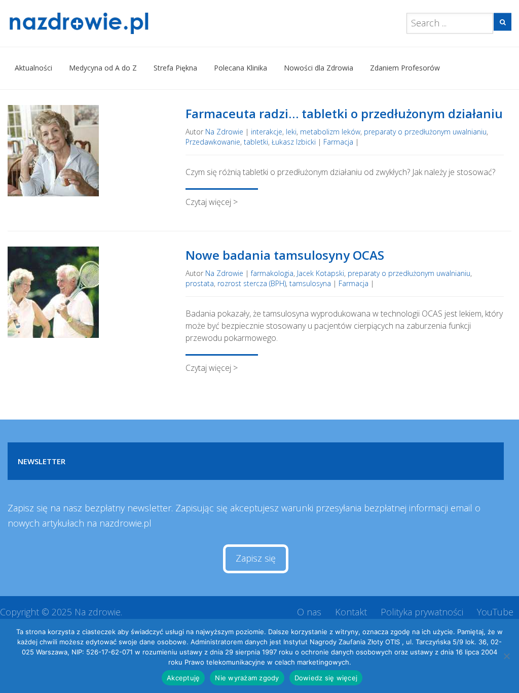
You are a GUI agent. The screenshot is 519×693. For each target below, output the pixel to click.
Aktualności (33, 68)
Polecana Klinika (240, 68)
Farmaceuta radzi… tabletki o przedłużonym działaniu (344, 113)
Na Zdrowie (224, 131)
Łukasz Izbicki (294, 142)
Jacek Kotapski (320, 273)
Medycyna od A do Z (103, 68)
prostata (200, 283)
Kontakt (351, 612)
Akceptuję (183, 678)
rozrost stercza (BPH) (251, 283)
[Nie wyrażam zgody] (506, 656)
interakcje (266, 131)
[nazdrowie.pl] (91, 23)
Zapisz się (256, 558)
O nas (309, 612)
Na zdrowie (98, 612)
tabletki (256, 142)
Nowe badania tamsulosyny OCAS (285, 255)
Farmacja (338, 142)
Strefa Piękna (175, 68)
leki (291, 131)
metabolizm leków (330, 131)
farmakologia (272, 273)
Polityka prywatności (422, 612)
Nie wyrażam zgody (247, 678)
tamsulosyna (310, 283)
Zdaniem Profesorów (405, 68)
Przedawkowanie (213, 142)
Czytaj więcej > (212, 201)
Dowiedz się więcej (326, 678)
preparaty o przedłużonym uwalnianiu (425, 131)
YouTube (495, 612)
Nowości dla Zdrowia (318, 68)
